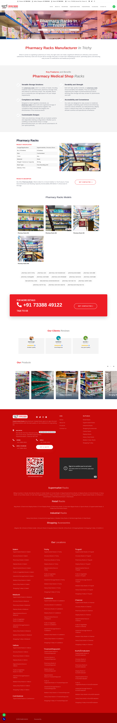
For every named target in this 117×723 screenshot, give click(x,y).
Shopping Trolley (88, 443)
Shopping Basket (78, 528)
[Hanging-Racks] (63, 385)
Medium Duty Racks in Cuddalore (54, 634)
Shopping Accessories (90, 428)
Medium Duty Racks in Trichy (53, 584)
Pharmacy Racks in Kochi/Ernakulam (81, 666)
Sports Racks (85, 506)
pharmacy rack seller (89, 273)
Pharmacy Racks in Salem (21, 560)
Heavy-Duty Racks (88, 437)
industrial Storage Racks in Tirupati (83, 580)
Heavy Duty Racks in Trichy (52, 588)
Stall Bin (99, 528)
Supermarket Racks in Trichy (53, 552)
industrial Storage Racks (46, 518)
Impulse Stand (52, 528)
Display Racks (87, 434)
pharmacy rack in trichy (28, 273)
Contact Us (103, 6)
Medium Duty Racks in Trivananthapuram (57, 692)
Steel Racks (87, 518)
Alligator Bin (18, 528)
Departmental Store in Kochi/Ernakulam (81, 677)
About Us (57, 6)
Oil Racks (99, 495)
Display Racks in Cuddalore (52, 613)
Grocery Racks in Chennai (83, 606)
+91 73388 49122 (26, 1)
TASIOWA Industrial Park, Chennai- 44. (79, 1)
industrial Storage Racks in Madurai (21, 626)
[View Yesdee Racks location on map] (35, 433)
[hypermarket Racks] (88, 385)
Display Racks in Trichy (51, 564)
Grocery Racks (65, 495)
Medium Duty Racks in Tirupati (84, 586)
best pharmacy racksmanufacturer (50, 281)
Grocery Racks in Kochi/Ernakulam (80, 660)
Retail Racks (65, 6)
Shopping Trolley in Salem (21, 588)
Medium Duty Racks (62, 518)
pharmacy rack (42, 273)
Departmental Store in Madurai (20, 614)
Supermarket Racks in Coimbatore (23, 698)
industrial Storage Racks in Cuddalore (52, 629)
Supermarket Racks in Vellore (22, 648)
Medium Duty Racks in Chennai (84, 636)
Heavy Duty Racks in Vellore (21, 686)
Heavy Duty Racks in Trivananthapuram (56, 696)
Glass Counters (54, 495)
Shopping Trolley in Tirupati (83, 594)
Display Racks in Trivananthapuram (50, 670)
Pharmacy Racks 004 (23, 263)
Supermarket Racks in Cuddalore (54, 601)
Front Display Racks (45, 506)
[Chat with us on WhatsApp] (114, 6)
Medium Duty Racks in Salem (22, 580)
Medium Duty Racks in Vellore (22, 681)
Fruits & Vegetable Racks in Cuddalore (50, 624)
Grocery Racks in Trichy (51, 556)
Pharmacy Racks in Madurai (21, 605)
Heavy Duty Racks (31, 518)
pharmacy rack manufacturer (57, 273)
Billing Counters (18, 493)
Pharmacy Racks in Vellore (21, 656)
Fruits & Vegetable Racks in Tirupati (81, 575)
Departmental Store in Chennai (82, 619)
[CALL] (4, 719)
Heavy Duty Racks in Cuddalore (53, 638)
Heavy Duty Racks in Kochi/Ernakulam (86, 698)
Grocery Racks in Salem (20, 556)
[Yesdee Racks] (20, 416)
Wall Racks (70, 497)
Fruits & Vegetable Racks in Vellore (18, 671)
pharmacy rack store (75, 277)
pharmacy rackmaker (43, 277)
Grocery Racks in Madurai (21, 601)
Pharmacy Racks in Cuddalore (53, 609)
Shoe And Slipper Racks (71, 506)
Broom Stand (42, 528)
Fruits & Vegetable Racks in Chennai (81, 625)
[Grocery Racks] (39, 385)
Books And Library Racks (32, 493)
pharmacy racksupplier (27, 277)
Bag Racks (17, 506)
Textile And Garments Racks (58, 508)
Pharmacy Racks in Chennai (84, 611)
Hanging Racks (76, 495)
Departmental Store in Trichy (51, 569)
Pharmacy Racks (57, 506)
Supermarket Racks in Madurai (22, 597)
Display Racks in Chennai (83, 615)
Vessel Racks (47, 497)
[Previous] (108, 366)
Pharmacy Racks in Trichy (52, 560)
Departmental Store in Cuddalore (51, 618)
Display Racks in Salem (20, 564)
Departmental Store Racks (69, 493)
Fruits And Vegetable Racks (39, 495)
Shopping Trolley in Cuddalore (53, 643)
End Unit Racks (93, 493)
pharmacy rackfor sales (85, 281)
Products (62, 425)
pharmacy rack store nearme (57, 285)
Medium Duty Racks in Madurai (22, 635)
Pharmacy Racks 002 (51, 233)
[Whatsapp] (4, 715)
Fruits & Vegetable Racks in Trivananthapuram (56, 682)
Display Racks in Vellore (20, 660)
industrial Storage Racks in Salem (23, 576)
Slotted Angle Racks (76, 518)
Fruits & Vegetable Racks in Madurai (18, 620)
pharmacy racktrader (90, 277)
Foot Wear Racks (24, 495)
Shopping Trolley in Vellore (21, 690)
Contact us (63, 428)
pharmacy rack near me (69, 281)
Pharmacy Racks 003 (78, 233)
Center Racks (87, 431)
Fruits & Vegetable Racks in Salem (23, 572)
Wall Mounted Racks (58, 497)
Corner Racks (55, 493)
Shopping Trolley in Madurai (21, 639)
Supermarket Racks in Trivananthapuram (51, 652)
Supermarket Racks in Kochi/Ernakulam (82, 654)
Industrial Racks (86, 6)
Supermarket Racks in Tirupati (84, 552)
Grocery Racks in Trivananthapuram (50, 658)
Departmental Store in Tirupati (82, 569)
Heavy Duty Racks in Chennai (84, 640)
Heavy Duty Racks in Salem (21, 584)
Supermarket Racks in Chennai (84, 602)
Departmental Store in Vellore (20, 665)
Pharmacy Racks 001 (23, 233)
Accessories (95, 6)
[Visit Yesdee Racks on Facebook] (89, 1)
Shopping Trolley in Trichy (52, 592)
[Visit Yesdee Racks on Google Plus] (46, 417)
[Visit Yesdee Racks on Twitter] (91, 1)
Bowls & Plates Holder (30, 528)
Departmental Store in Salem (22, 568)
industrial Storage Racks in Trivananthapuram (52, 687)
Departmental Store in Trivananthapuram (52, 676)
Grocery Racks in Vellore (20, 652)
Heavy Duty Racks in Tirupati (84, 590)
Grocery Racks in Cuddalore (53, 605)
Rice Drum (68, 528)
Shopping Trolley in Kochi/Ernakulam (86, 702)
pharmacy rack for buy (39, 285)
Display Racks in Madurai (20, 609)
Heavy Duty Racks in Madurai (22, 631)
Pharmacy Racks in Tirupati (83, 560)
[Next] (113, 366)
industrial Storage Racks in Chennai (83, 631)
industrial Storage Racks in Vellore (21, 676)
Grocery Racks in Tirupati (83, 556)
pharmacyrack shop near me (76, 285)
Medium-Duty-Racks (89, 440)
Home (51, 6)
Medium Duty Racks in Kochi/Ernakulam (87, 694)
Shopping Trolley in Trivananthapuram (56, 701)
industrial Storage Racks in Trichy (54, 580)
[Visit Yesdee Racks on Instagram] (94, 1)
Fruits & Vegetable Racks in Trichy (50, 575)
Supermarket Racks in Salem (22, 552)
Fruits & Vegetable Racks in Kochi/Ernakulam (86, 683)
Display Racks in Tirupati (82, 564)
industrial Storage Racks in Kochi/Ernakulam (83, 689)
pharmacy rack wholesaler (59, 277)
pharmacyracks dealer (74, 273)
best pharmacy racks (31, 281)
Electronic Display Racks (29, 506)
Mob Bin (61, 528)
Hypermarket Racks (88, 495)
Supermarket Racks (75, 6)
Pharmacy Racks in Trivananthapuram (50, 664)
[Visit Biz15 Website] (45, 719)
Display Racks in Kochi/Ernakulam (80, 672)
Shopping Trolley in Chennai (84, 644)
